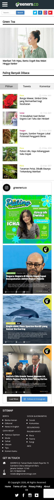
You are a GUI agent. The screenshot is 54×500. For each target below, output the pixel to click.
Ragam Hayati (33, 431)
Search (20, 13)
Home (8, 486)
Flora (22, 95)
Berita (6, 416)
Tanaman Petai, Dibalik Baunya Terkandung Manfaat (35, 170)
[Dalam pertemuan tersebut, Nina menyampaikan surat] (27, 369)
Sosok (32, 420)
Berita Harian (11, 420)
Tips (7, 447)
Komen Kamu (11, 451)
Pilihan (9, 86)
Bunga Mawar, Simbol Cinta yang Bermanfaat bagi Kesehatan (33, 101)
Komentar (45, 86)
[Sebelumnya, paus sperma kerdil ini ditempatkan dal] (27, 319)
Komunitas (34, 423)
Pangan (23, 130)
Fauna (32, 438)
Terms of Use (20, 486)
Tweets (27, 86)
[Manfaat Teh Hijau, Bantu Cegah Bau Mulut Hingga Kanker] (27, 43)
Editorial (8, 423)
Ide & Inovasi (33, 427)
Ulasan (8, 444)
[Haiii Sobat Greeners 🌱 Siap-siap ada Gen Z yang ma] (27, 219)
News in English (12, 426)
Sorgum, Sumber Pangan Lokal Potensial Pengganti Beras (35, 135)
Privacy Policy (35, 486)
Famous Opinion (12, 434)
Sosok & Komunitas (37, 416)
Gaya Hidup (8, 430)
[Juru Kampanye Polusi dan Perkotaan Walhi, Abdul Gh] (27, 269)
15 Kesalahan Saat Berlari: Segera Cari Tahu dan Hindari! (34, 117)
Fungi (31, 442)
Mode (7, 438)
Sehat (22, 113)
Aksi (29, 446)
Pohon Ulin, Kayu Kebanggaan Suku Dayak (35, 152)
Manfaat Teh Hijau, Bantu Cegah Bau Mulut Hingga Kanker (24, 62)
